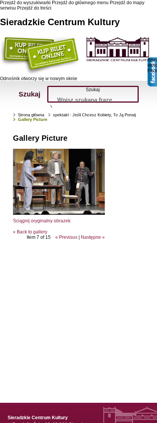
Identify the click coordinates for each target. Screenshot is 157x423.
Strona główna (31, 115)
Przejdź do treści (34, 8)
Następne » (93, 237)
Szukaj (93, 89)
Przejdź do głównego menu (80, 2)
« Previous (66, 237)
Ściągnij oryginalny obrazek (41, 221)
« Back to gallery (30, 232)
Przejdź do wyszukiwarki (25, 2)
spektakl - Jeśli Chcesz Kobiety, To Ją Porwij (94, 115)
